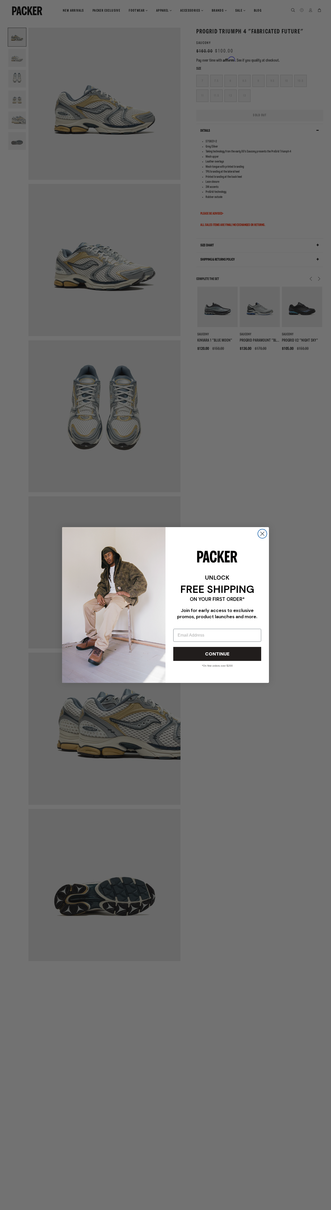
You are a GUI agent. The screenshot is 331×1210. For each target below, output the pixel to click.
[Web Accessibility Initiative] (2, 1204)
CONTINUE (217, 654)
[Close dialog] (262, 533)
